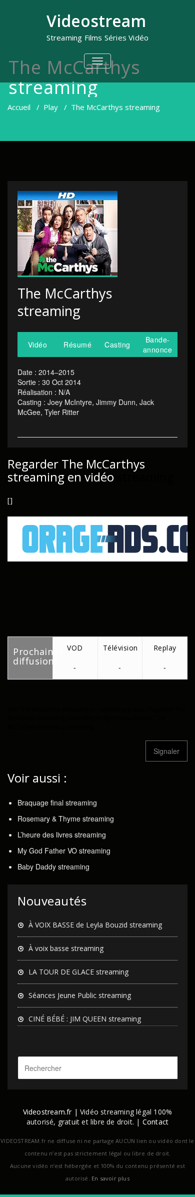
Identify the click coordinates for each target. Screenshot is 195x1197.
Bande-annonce (157, 344)
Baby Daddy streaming (54, 867)
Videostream (96, 21)
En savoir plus (111, 1178)
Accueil (19, 107)
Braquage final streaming (57, 803)
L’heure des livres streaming (62, 835)
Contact (155, 1121)
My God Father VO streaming (64, 851)
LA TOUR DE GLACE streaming (78, 971)
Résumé (78, 345)
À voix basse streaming (66, 948)
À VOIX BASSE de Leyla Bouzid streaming (95, 925)
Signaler (167, 751)
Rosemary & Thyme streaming (66, 819)
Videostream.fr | (50, 1111)
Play (51, 107)
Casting (117, 345)
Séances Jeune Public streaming (79, 995)
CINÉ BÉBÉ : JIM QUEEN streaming (84, 1019)
